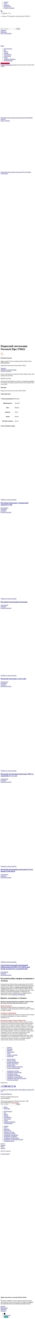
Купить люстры (11, 1060)
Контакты (10, 1049)
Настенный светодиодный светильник (14, 602)
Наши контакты (5, 362)
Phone (6, 1317)
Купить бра (10, 1056)
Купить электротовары (13, 1068)
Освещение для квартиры (14, 1072)
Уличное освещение (12, 1080)
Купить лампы (11, 1059)
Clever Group (15, 1102)
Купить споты (11, 1065)
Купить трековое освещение (15, 1066)
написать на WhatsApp (18, 994)
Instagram (7, 1315)
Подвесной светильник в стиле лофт (13, 679)
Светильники (9, 65)
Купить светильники (13, 1062)
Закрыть (3, 1145)
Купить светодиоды (12, 1063)
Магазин (9, 1050)
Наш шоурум (10, 1052)
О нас (8, 1053)
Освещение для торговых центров (16, 1078)
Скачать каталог (5, 63)
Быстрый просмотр (6, 512)
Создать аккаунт (5, 1154)
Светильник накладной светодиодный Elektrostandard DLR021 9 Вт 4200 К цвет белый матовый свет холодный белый (15, 967)
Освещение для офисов (13, 1075)
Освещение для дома (13, 1071)
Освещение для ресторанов (14, 1077)
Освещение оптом (12, 1074)
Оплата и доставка (12, 1055)
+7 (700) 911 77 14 (8, 1086)
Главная (3, 65)
